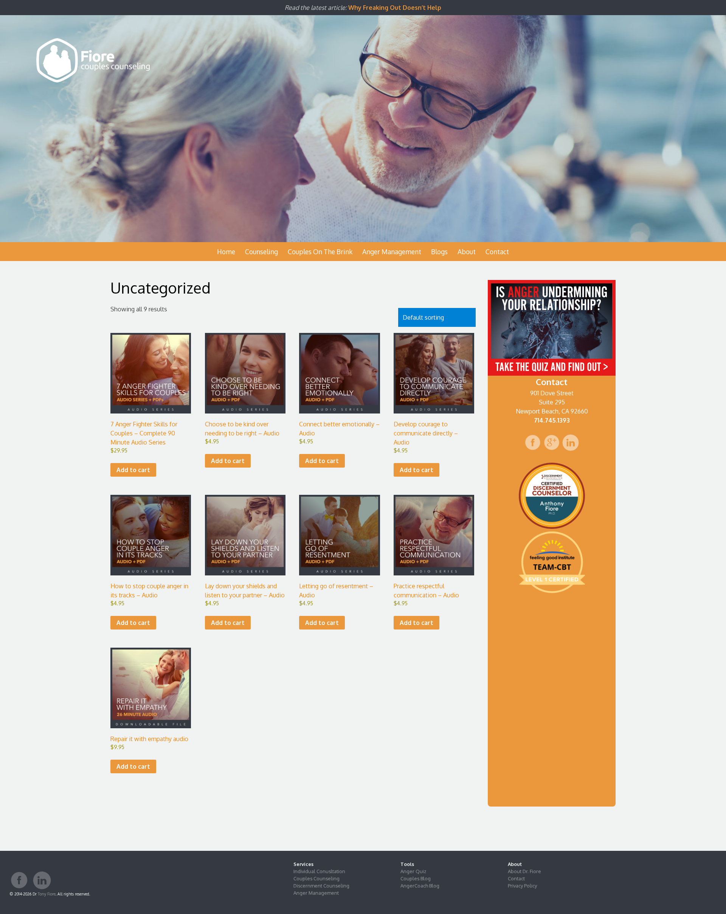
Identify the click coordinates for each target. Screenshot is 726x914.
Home (226, 251)
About (467, 251)
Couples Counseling (316, 878)
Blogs (439, 251)
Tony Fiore (47, 893)
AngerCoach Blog (419, 886)
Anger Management (391, 251)
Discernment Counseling (321, 886)
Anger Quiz (413, 871)
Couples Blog (415, 878)
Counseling (261, 251)
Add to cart (133, 470)
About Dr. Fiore (524, 871)
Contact (497, 251)
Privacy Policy (522, 886)
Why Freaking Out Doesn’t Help (394, 7)
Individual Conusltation (319, 871)
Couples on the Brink (320, 251)
